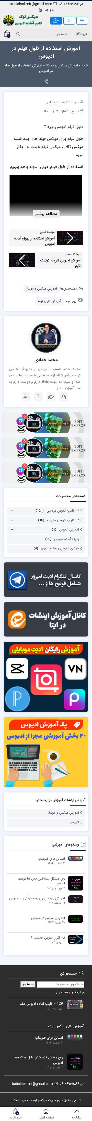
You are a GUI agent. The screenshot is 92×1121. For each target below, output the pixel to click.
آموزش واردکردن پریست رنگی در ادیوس (37, 898)
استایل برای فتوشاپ (51, 858)
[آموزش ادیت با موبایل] (46, 677)
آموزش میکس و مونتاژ (62, 65)
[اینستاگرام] (51, 11)
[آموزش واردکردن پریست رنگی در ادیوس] (74, 899)
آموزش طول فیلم (49, 301)
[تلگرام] (46, 11)
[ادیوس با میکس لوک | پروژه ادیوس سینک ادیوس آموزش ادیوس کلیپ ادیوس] (23, 20)
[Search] (19, 34)
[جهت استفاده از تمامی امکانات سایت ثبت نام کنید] (56, 21)
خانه (85, 65)
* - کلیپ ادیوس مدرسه (63, 520)
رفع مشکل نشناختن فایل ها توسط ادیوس (41, 881)
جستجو (27, 984)
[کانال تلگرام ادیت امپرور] (46, 579)
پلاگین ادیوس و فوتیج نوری (60, 548)
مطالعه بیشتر (46, 214)
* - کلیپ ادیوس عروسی (63, 510)
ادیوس (74, 822)
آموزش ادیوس (69, 529)
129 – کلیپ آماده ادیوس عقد (41, 1004)
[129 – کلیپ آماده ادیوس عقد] (73, 1004)
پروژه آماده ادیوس (66, 539)
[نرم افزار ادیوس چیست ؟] (74, 939)
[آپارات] (40, 11)
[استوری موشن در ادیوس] (74, 918)
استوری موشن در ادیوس (48, 918)
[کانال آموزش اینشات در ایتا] (46, 619)
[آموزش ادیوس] (46, 752)
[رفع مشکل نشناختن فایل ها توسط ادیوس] (74, 883)
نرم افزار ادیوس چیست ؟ (48, 937)
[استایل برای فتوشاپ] (74, 858)
